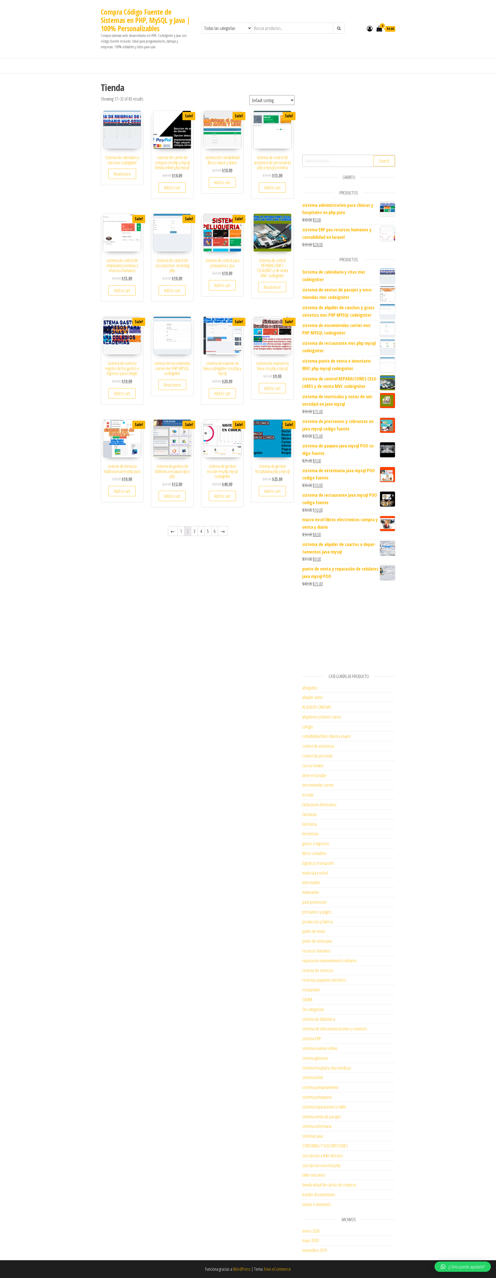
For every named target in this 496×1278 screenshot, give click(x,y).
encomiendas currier (318, 785)
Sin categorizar (313, 1009)
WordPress (242, 1269)
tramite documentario (318, 1194)
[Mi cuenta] (370, 28)
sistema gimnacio (315, 1058)
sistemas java (312, 1136)
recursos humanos (316, 951)
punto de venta (313, 931)
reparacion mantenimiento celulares (329, 960)
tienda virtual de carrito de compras (329, 1185)
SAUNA (307, 999)
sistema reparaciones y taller (324, 1107)
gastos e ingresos (315, 843)
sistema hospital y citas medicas (326, 1068)
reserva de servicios (318, 970)
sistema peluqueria (317, 1097)
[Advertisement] (348, 113)
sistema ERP (311, 1038)
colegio (307, 726)
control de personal (317, 756)
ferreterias (310, 834)
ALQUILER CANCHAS (316, 707)
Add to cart (172, 187)
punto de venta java (317, 941)
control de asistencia (318, 746)
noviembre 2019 (314, 1250)
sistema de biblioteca (318, 1019)
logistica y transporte (318, 863)
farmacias (309, 814)
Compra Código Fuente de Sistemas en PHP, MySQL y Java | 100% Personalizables (145, 20)
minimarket (310, 892)
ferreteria (309, 824)
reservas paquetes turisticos (324, 980)
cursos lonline (312, 765)
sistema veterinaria (316, 1126)
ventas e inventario (316, 1204)
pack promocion (314, 902)
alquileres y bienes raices (321, 717)
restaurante (311, 990)
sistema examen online (319, 1048)
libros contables (314, 853)
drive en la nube (314, 775)
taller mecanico (313, 1175)
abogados (309, 688)
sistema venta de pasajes (321, 1116)
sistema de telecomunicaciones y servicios (334, 1028)
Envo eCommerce (277, 1269)
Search (384, 161)
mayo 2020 (310, 1240)
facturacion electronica (319, 804)
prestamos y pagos (316, 912)
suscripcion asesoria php (321, 1165)
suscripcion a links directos (322, 1155)
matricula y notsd (315, 873)
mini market (311, 882)
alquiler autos (312, 697)
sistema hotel (312, 1077)
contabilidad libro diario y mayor (326, 736)
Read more (122, 174)
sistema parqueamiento (320, 1087)
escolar (308, 795)
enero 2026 (311, 1231)
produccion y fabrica (317, 921)
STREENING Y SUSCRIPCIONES (325, 1146)
